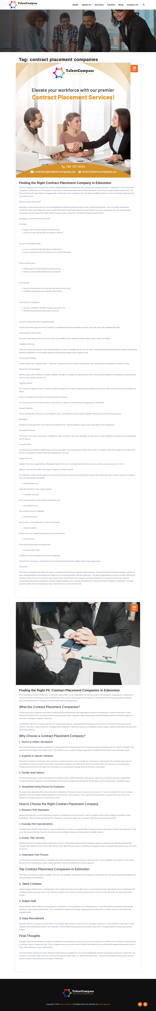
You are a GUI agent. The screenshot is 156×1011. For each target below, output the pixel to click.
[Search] (144, 5)
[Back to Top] (151, 1006)
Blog (121, 5)
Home (75, 5)
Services (99, 5)
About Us (86, 5)
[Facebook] (140, 1004)
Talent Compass (66, 1004)
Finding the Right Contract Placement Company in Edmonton (65, 183)
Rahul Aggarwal (104, 1004)
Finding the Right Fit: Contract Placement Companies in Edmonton (69, 690)
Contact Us (132, 5)
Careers (111, 5)
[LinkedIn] (145, 1004)
